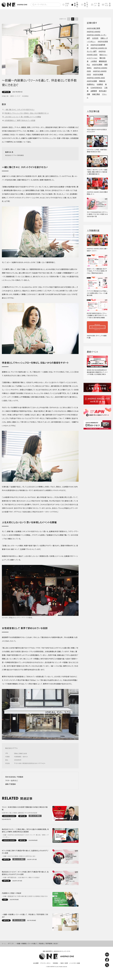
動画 (86, 4)
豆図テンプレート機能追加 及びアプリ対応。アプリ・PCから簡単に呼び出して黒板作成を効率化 (97, 271)
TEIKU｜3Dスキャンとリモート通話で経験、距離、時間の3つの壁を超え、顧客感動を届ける (97, 172)
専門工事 (6, 92)
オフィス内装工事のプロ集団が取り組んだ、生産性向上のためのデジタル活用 (25, 852)
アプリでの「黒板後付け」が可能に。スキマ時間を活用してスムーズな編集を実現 (97, 293)
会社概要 (36, 963)
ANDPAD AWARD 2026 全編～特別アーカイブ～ (97, 250)
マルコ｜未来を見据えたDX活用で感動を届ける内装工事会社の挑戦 (25, 808)
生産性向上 (91, 84)
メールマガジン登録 (75, 963)
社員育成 (25, 96)
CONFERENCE (96, 87)
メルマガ (108, 4)
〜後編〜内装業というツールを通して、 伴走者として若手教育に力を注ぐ (25, 916)
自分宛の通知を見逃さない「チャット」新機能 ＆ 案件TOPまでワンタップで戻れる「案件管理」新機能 (97, 315)
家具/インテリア (15, 96)
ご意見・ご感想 (64, 963)
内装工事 (5, 96)
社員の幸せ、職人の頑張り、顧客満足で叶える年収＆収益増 (19, 813)
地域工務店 (96, 94)
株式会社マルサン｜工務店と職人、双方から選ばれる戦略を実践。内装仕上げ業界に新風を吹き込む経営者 (25, 831)
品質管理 (94, 91)
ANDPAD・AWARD (9, 816)
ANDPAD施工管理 (93, 28)
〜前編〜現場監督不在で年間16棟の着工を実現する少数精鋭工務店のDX (25, 896)
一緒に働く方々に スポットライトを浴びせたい (19, 109)
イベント (97, 4)
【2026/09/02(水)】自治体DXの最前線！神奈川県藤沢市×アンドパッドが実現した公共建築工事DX (97, 372)
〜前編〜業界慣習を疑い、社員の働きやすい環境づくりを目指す (21, 877)
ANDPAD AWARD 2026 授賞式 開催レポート (97, 193)
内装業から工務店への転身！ (11, 893)
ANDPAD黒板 (97, 64)
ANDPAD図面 (92, 81)
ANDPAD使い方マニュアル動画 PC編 (97, 337)
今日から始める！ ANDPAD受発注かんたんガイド (97, 130)
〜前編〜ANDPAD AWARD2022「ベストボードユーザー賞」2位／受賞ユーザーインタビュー (25, 836)
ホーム (4, 943)
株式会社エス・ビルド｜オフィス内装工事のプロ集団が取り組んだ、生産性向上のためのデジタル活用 (25, 873)
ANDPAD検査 (98, 74)
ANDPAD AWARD (93, 31)
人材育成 (94, 61)
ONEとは (67, 4)
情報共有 (102, 81)
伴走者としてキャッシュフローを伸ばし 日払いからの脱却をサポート (26, 113)
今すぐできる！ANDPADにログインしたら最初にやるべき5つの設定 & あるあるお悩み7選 (97, 214)
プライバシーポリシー (45, 963)
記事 (76, 4)
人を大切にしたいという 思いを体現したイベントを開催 (22, 117)
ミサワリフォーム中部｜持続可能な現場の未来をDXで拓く (97, 151)
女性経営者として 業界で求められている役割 (19, 120)
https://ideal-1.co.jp (20, 753)
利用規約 (55, 963)
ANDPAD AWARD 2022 (96, 78)
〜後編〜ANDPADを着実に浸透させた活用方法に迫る (18, 856)
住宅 (5, 899)
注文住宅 (95, 38)
